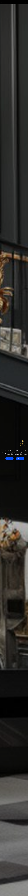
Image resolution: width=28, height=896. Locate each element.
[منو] (2, 2)
